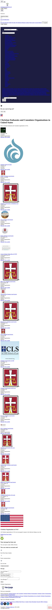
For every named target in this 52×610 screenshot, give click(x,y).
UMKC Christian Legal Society (7, 176)
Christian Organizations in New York (13, 597)
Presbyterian (7, 65)
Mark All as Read (4, 16)
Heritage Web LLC (10, 607)
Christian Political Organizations (30, 593)
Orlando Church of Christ (6, 164)
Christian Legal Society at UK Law (8, 388)
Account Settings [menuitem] (38, 22)
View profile (7, 137)
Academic (7, 79)
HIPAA (42, 601)
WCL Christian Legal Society (7, 428)
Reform (6, 75)
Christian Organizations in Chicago (15, 596)
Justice (6, 50)
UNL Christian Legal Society (7, 334)
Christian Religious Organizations (8, 594)
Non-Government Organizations (12, 53)
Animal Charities (8, 36)
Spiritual (6, 85)
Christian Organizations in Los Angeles (31, 596)
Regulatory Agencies (9, 52)
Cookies (27, 601)
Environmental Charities (10, 40)
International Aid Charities (10, 42)
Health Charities (8, 41)
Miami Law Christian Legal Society (8, 482)
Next (2, 581)
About (2, 601)
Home (2, 114)
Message (3, 137)
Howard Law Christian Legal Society (9, 321)
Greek (6, 81)
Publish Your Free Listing (6, 534)
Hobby (6, 82)
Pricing (8, 601)
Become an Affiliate (14, 601)
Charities (7, 35)
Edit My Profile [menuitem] (8, 22)
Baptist (6, 62)
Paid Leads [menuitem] (31, 22)
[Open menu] (2, 2)
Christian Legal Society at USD (7, 360)
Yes (2, 111)
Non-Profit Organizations (10, 58)
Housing (7, 48)
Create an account (4, 565)
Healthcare (7, 47)
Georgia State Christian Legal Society (9, 465)
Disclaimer (34, 601)
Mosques (7, 67)
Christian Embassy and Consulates (15, 593)
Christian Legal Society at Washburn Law (9, 203)
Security (38, 601)
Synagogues (7, 71)
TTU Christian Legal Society (7, 219)
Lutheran (7, 63)
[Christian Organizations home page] (7, 5)
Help (20, 601)
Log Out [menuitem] (45, 22)
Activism (7, 80)
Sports (6, 86)
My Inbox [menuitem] (14, 22)
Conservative (7, 73)
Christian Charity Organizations (44, 593)
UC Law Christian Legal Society (8, 415)
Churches (7, 60)
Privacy (23, 601)
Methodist (7, 64)
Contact (5, 601)
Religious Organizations (10, 59)
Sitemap (45, 601)
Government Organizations (10, 45)
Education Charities (9, 39)
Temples (6, 76)
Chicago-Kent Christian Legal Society (9, 294)
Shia (6, 68)
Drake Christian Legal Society (7, 235)
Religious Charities (9, 43)
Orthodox (7, 74)
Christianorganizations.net (6, 7)
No (4, 111)
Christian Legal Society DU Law (8, 447)
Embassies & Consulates (10, 46)
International (7, 84)
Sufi (6, 69)
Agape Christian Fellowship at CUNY (9, 254)
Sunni (6, 70)
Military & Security (9, 51)
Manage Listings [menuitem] (25, 22)
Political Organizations (10, 57)
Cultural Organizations (10, 54)
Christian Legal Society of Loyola (8, 495)
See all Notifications (5, 19)
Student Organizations (9, 77)
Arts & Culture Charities (10, 37)
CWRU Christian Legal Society (7, 507)
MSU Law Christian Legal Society (8, 281)
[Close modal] (2, 536)
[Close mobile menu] (5, 2)
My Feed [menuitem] (2, 22)
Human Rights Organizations (11, 56)
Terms (30, 601)
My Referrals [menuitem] (19, 22)
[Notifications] (2, 10)
